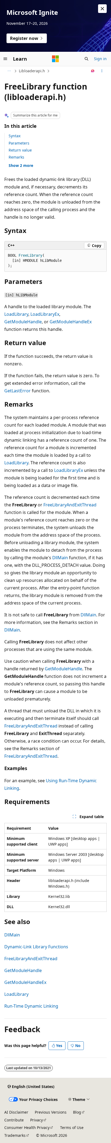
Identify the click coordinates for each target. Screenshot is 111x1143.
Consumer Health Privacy (27, 1127)
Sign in (100, 58)
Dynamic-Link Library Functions (36, 947)
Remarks (16, 157)
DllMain (60, 558)
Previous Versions (51, 1112)
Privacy (36, 1120)
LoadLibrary (16, 314)
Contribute (14, 1120)
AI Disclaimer (16, 1112)
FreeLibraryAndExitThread (69, 505)
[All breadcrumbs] (9, 71)
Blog (77, 1112)
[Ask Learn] (92, 71)
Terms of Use (72, 1127)
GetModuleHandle (23, 322)
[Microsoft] (55, 58)
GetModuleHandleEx (71, 322)
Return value (20, 150)
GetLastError (17, 391)
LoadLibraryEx (44, 314)
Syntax (14, 135)
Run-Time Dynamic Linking (31, 1006)
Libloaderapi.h (32, 70)
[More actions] (102, 71)
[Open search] (86, 59)
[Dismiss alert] (102, 8)
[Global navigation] (5, 59)
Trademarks (15, 1135)
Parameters (19, 143)
